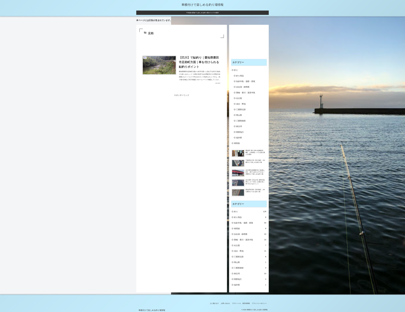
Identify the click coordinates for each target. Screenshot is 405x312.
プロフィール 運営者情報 (241, 303)
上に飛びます (214, 303)
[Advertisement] (181, 44)
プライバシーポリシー (259, 303)
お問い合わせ (225, 303)
